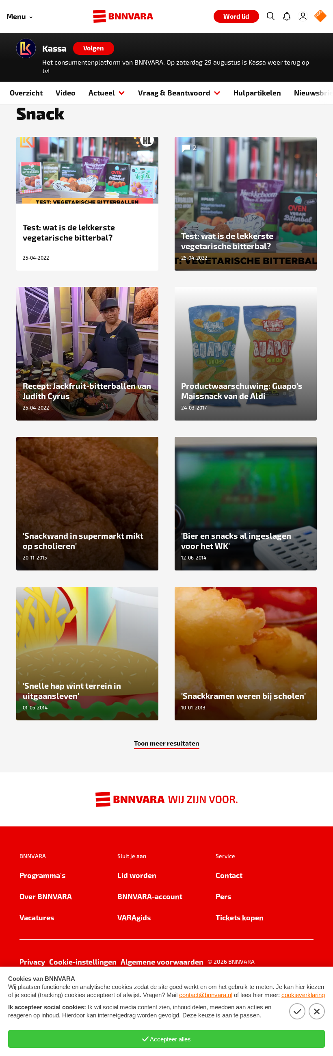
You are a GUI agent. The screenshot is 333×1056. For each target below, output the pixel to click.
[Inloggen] (303, 16)
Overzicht (26, 92)
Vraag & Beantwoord (174, 92)
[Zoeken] (270, 16)
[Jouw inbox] (287, 16)
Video (66, 92)
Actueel (102, 92)
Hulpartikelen (257, 92)
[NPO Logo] (320, 16)
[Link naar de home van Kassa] (26, 48)
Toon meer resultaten (166, 743)
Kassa (54, 48)
